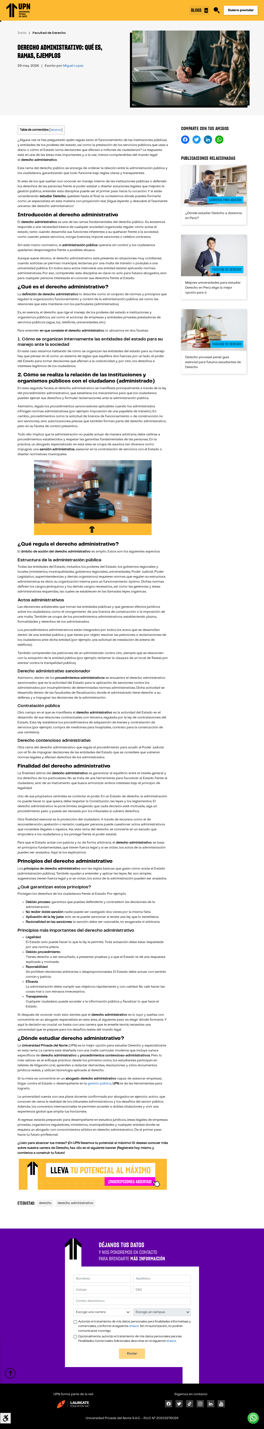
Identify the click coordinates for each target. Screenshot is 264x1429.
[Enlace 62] (213, 330)
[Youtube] (221, 1403)
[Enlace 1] (18, 10)
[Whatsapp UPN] (253, 1418)
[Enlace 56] (213, 255)
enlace (134, 1326)
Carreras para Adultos (225, 200)
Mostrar (56, 130)
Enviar (132, 1353)
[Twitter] (179, 1403)
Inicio (22, 32)
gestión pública (99, 1083)
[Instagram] (200, 1403)
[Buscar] (217, 10)
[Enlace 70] (10, 1373)
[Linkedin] (210, 1403)
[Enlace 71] (73, 1404)
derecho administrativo (75, 1203)
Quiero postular (241, 10)
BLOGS (197, 10)
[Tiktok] (189, 1403)
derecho (45, 1203)
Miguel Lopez (73, 65)
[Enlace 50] (213, 185)
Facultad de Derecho (49, 32)
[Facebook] (168, 1403)
